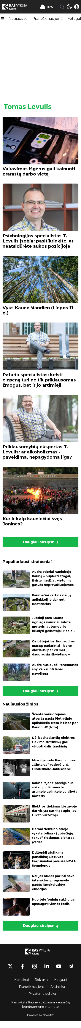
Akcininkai (58, 987)
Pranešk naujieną (47, 19)
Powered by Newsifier (40, 1014)
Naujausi (60, 980)
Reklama (41, 980)
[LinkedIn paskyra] (46, 966)
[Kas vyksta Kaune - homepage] (18, 6)
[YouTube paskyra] (58, 966)
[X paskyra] (10, 966)
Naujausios (18, 19)
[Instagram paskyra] (34, 966)
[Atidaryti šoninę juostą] (2, 18)
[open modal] (76, 6)
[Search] (62, 6)
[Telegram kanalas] (70, 966)
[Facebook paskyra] (22, 966)
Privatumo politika (42, 994)
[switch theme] (69, 7)
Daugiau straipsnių (40, 542)
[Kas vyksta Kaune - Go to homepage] (40, 951)
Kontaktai (21, 980)
